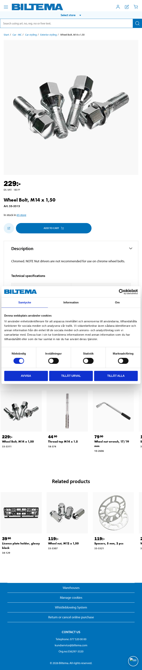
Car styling (31, 34)
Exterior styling (48, 34)
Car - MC (17, 34)
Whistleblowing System (71, 607)
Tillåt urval (71, 375)
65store (21, 215)
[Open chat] (133, 661)
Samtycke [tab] (24, 302)
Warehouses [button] (71, 588)
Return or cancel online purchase (71, 617)
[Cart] (135, 6)
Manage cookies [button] (71, 597)
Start (6, 34)
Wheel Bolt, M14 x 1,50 (18, 441)
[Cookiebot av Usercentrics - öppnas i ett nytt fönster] (121, 292)
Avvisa (26, 375)
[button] (71, 15)
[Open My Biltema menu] (118, 6)
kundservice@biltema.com (71, 645)
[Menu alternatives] (6, 7)
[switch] (53, 361)
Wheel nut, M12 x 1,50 (63, 543)
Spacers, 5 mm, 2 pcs (108, 543)
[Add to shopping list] (9, 228)
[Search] (137, 23)
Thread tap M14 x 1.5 (63, 441)
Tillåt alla (116, 375)
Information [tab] (71, 302)
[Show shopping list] (126, 6)
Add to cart (51, 228)
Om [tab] (117, 302)
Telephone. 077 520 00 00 (71, 639)
